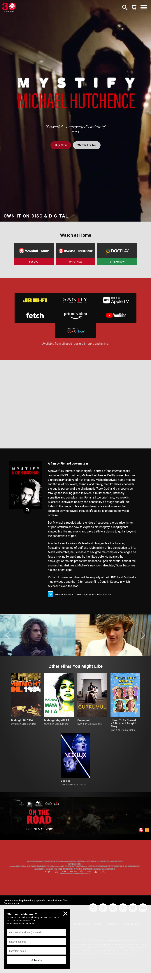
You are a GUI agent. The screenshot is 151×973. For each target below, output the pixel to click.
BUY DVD (33, 262)
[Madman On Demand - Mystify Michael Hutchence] (76, 250)
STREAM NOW (117, 262)
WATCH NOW (75, 262)
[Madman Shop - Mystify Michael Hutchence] (34, 250)
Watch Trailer (86, 145)
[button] (8, 635)
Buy (61, 145)
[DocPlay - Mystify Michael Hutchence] (117, 250)
